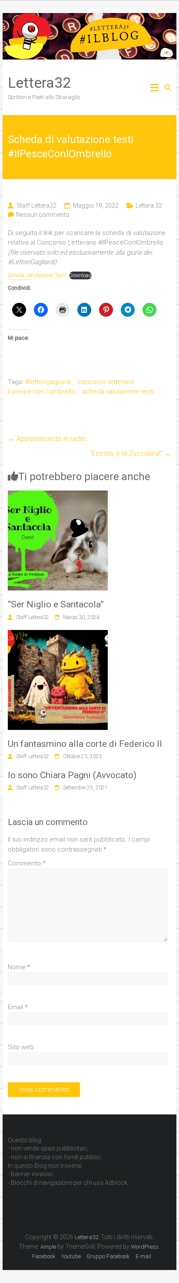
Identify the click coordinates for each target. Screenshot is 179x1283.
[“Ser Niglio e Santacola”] (58, 495)
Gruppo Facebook (108, 1256)
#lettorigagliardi (48, 382)
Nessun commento (43, 214)
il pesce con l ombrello (41, 391)
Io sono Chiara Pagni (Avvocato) (72, 775)
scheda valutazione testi (118, 391)
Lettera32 (39, 82)
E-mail (143, 1256)
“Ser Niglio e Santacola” (56, 604)
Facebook (44, 1256)
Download (80, 275)
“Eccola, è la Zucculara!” (130, 453)
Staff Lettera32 (36, 205)
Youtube (71, 1256)
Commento (27, 863)
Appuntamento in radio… (49, 438)
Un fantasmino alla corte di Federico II (85, 744)
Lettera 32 (149, 205)
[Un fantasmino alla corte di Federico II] (58, 635)
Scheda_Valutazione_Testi (36, 275)
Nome (19, 967)
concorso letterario (106, 382)
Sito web (21, 1047)
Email (18, 1007)
